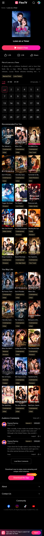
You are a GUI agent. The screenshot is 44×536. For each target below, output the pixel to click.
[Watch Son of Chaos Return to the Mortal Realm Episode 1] (8, 366)
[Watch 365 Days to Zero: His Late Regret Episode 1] (21, 366)
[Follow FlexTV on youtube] (33, 506)
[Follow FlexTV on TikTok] (25, 506)
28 (24, 117)
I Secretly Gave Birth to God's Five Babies (21, 175)
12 (37, 96)
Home (3, 8)
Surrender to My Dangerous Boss (33, 175)
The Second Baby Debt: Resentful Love (34, 349)
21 (18, 110)
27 (18, 117)
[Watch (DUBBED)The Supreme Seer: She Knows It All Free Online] (34, 136)
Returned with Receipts (32, 203)
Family (31, 231)
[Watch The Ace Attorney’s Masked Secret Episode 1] (21, 395)
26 (11, 117)
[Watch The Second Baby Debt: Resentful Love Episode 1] (34, 338)
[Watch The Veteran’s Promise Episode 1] (21, 309)
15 (18, 103)
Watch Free (22, 47)
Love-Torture (18, 76)
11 (31, 96)
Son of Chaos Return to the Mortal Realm (6, 377)
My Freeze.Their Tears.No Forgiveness (7, 292)
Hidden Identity (33, 206)
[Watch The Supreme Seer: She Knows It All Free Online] (34, 246)
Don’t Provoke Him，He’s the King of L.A (6, 175)
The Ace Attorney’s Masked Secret (21, 405)
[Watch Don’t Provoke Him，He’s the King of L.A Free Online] (8, 164)
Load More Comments (21, 461)
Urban (4, 152)
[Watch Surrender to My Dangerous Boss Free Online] (34, 164)
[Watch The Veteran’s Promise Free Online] (8, 136)
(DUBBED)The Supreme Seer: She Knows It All (33, 146)
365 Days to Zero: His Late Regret (20, 377)
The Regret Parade (18, 203)
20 (11, 110)
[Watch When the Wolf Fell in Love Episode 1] (8, 338)
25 (4, 117)
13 (4, 103)
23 (31, 110)
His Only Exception (21, 228)
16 (24, 103)
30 (37, 117)
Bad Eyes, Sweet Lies (33, 405)
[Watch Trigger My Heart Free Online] (8, 193)
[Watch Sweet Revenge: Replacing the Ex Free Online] (21, 246)
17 (31, 103)
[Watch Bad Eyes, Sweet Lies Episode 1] (34, 395)
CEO (30, 181)
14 (11, 103)
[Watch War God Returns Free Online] (8, 218)
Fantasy (5, 383)
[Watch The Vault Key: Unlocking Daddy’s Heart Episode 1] (8, 395)
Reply (9, 436)
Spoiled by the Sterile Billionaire (33, 377)
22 (24, 110)
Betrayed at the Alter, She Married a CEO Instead (34, 320)
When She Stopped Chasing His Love (20, 146)
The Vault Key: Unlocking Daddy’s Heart (8, 405)
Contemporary (7, 149)
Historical (5, 351)
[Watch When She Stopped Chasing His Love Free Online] (21, 136)
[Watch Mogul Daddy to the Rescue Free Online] (8, 246)
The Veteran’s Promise (6, 146)
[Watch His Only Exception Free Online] (21, 218)
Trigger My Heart (7, 203)
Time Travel (32, 152)
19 (4, 110)
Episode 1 (28, 423)
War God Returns (7, 228)
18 (37, 103)
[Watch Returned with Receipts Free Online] (34, 193)
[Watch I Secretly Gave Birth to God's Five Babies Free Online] (21, 164)
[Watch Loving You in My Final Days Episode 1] (21, 338)
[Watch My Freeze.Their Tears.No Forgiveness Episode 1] (8, 281)
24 (37, 110)
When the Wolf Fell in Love (8, 349)
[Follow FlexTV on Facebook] (8, 506)
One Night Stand (20, 263)
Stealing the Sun (33, 228)
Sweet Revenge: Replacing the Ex (20, 257)
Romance (5, 206)
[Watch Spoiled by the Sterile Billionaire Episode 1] (34, 366)
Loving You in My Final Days (20, 349)
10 (24, 96)
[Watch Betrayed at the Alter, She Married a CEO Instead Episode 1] (34, 309)
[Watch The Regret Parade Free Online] (21, 193)
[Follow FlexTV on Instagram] (17, 506)
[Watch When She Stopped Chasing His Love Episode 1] (34, 281)
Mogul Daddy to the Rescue (7, 257)
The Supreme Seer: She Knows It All (34, 257)
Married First (7, 76)
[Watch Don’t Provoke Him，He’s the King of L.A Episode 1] (21, 281)
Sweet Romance (33, 177)
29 (31, 117)
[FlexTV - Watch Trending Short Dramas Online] (21, 2)
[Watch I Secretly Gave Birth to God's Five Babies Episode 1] (8, 309)
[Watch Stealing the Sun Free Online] (34, 218)
